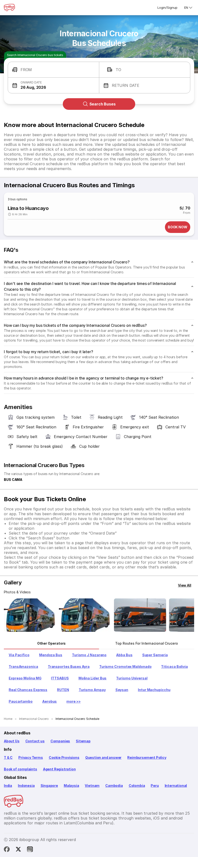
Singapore (49, 785)
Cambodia (114, 785)
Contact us (35, 741)
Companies (60, 741)
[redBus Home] (9, 7)
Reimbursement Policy (146, 757)
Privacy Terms (30, 757)
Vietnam (92, 785)
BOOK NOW (177, 227)
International (176, 785)
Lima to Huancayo (28, 208)
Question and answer (103, 757)
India (8, 785)
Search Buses (102, 104)
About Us (12, 741)
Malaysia (71, 785)
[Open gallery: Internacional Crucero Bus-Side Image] (140, 615)
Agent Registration (59, 769)
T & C (8, 757)
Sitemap (83, 741)
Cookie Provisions (64, 757)
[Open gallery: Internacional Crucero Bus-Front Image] (30, 615)
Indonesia (26, 785)
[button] (53, 70)
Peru (155, 785)
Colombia (137, 785)
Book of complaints (20, 769)
